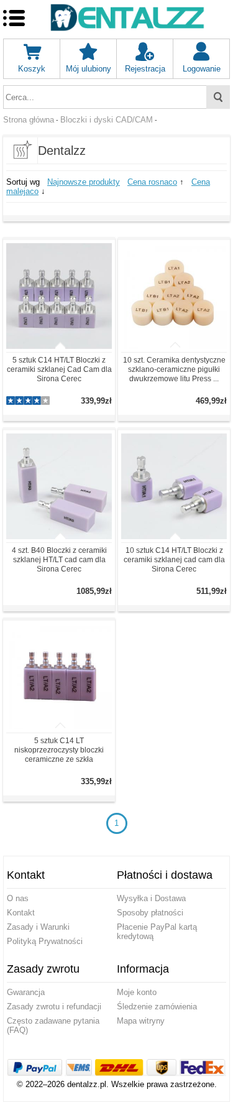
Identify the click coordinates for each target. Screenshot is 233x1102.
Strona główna (28, 119)
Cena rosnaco (152, 182)
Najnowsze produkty (83, 182)
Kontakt (21, 912)
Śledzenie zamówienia (157, 1006)
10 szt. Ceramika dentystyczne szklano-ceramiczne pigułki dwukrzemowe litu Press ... (174, 369)
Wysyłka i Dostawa (151, 898)
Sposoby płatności (150, 912)
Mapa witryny (141, 1021)
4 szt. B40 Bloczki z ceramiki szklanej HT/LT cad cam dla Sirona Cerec (59, 559)
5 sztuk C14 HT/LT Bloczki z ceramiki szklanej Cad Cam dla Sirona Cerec (59, 369)
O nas (18, 898)
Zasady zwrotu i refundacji (54, 1006)
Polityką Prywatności (45, 941)
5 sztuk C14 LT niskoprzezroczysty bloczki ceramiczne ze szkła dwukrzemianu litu (59, 754)
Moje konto (137, 992)
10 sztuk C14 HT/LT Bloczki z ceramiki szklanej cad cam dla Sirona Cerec (174, 559)
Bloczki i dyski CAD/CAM (106, 119)
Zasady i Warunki (38, 927)
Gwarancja (26, 992)
